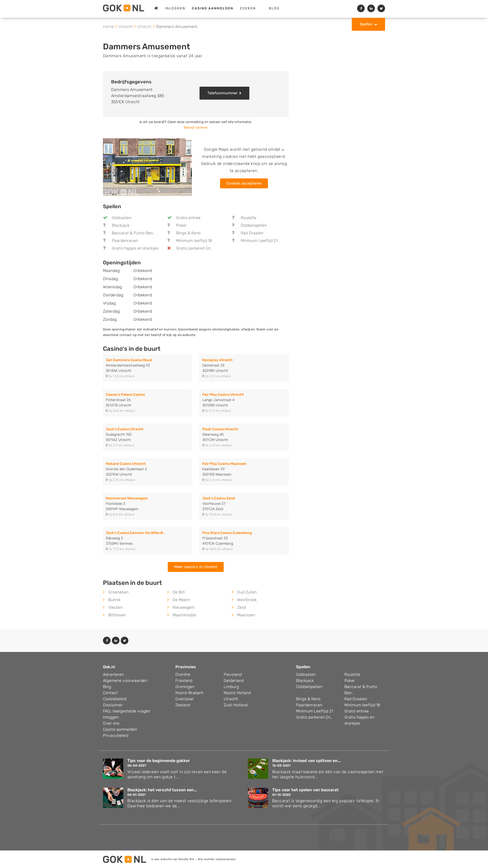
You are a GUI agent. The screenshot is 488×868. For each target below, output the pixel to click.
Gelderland (234, 680)
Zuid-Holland (236, 705)
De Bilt (179, 592)
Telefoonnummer (222, 93)
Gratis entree (188, 217)
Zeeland (182, 705)
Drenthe (182, 674)
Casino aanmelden (120, 729)
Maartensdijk (184, 615)
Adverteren (113, 674)
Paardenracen (125, 240)
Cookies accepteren (244, 183)
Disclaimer (113, 705)
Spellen (366, 24)
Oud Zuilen (247, 592)
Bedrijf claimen (196, 127)
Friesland (183, 680)
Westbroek (247, 599)
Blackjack (121, 225)
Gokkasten (121, 217)
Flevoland (233, 674)
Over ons (111, 723)
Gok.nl (109, 666)
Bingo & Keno (188, 233)
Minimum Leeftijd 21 (259, 240)
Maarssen (246, 615)
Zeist (241, 607)
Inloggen (175, 8)
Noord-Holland (237, 692)
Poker (181, 225)
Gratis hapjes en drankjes (135, 248)
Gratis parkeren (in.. (194, 248)
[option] (147, 167)
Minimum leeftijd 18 (194, 240)
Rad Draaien (252, 233)
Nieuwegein (183, 607)
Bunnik (114, 599)
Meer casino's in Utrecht (195, 567)
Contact (110, 692)
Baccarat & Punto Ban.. (133, 233)
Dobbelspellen (254, 225)
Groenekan (118, 592)
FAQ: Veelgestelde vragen (126, 711)
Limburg (231, 686)
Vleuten (115, 607)
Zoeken (248, 8)
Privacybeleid (115, 735)
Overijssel (184, 698)
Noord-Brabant (189, 692)
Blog (274, 8)
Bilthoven (117, 615)
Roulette (248, 217)
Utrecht (231, 698)
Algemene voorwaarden (125, 680)
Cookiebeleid (115, 698)
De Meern (181, 599)
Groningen (184, 686)
